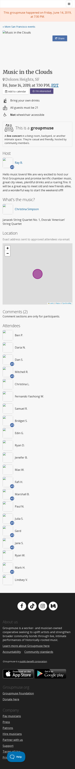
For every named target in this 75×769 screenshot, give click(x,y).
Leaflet (51, 303)
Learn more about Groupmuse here (26, 646)
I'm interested (43, 91)
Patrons (8, 728)
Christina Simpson (27, 209)
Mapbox (58, 303)
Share (61, 38)
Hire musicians (12, 734)
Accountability (12, 652)
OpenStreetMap (66, 303)
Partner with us (13, 740)
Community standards (38, 652)
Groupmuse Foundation (18, 693)
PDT (55, 85)
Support (8, 746)
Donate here (11, 699)
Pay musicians (12, 716)
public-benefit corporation (33, 661)
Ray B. (19, 163)
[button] (7, 248)
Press (6, 722)
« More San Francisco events (19, 26)
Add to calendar (17, 91)
